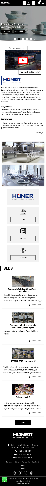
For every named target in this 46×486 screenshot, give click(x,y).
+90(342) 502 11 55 (24, 451)
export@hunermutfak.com (24, 457)
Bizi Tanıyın (6, 31)
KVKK (23, 468)
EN (28, 3)
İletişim (23, 465)
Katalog (23, 238)
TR (24, 3)
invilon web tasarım (23, 484)
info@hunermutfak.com (24, 454)
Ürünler (23, 219)
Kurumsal (9, 462)
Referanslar (23, 258)
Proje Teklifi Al (19, 31)
